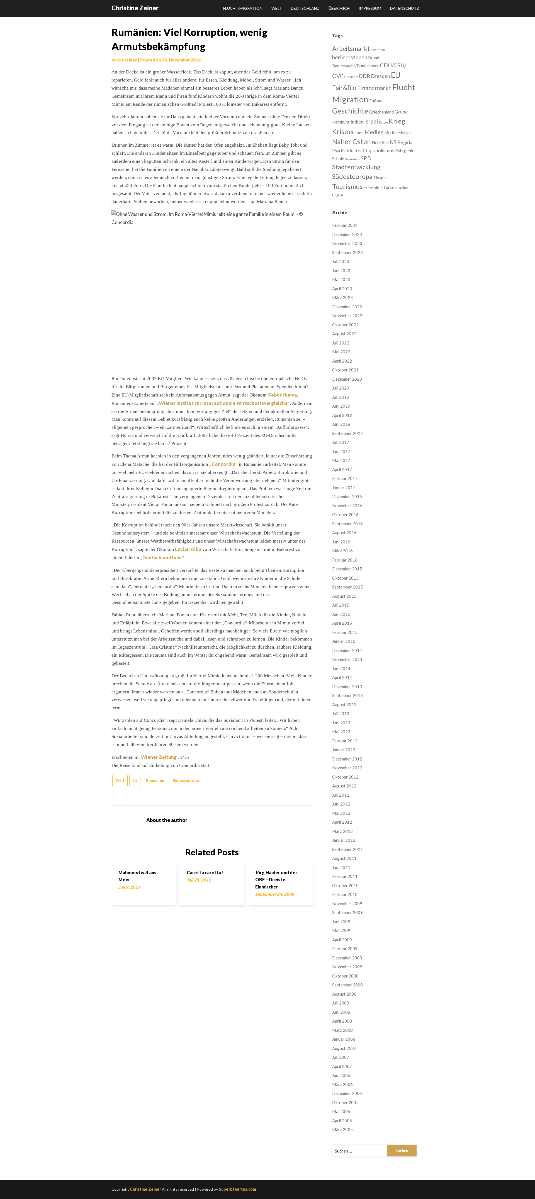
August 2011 (344, 858)
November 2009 (347, 903)
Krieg (397, 121)
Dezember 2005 (347, 1093)
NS (393, 142)
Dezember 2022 (347, 306)
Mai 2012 (341, 813)
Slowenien (352, 159)
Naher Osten (351, 141)
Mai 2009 (341, 930)
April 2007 (342, 1066)
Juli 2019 (340, 397)
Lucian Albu (188, 549)
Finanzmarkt (374, 88)
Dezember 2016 (347, 496)
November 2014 (347, 659)
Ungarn (337, 195)
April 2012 (342, 821)
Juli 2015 (340, 604)
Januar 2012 (343, 840)
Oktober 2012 (345, 776)
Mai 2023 (341, 279)
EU (134, 780)
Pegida (404, 142)
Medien (373, 132)
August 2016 (344, 532)
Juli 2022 (340, 342)
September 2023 (347, 252)
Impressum (370, 8)
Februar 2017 (345, 478)
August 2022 (344, 333)
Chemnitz (351, 76)
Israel (371, 121)
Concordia (223, 464)
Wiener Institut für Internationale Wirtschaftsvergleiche (223, 403)
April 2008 (342, 1020)
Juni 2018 (341, 424)
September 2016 (347, 523)
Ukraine (402, 187)
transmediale (372, 187)
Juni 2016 (341, 541)
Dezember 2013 (347, 686)
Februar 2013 (345, 740)
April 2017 (342, 469)
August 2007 (344, 1048)
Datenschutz (404, 8)
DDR (364, 76)
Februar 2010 (345, 894)
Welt (276, 8)
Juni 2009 (341, 921)
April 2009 (342, 939)
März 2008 (342, 1030)
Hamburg (341, 121)
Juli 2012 (340, 794)
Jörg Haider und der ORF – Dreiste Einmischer (276, 879)
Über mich (339, 8)
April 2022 (342, 360)
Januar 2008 (343, 1039)
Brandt (374, 57)
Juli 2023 (340, 261)
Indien (357, 122)
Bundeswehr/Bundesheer (355, 65)
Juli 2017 (340, 442)
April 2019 (342, 415)
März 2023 (342, 297)
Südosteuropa (186, 780)
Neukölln (380, 142)
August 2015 (344, 596)
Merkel (391, 132)
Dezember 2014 (347, 650)
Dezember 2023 (347, 234)
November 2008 (347, 966)
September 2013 (347, 695)
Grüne (401, 112)
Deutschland (305, 8)
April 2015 (342, 623)
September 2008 (347, 984)
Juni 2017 (341, 451)
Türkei (389, 187)
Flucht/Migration (242, 8)
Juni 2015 (341, 614)
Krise (340, 131)
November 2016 (347, 505)
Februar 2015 (345, 632)
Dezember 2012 (347, 758)
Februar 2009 (345, 948)
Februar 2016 (345, 559)
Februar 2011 (345, 876)
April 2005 (342, 1120)
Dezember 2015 (347, 568)
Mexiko (404, 133)
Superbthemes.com (237, 1189)
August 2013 (344, 704)
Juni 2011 (341, 867)
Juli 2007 (340, 1057)
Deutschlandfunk (162, 557)
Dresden (380, 76)
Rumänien (155, 780)
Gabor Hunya (282, 395)
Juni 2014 (341, 668)
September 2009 (347, 912)
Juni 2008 (341, 1012)
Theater (380, 177)
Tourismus (347, 186)
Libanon (356, 132)
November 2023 (347, 243)
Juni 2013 (341, 722)
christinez (127, 59)
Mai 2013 (341, 731)
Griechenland (381, 111)
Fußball (376, 100)
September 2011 (347, 849)
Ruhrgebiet (405, 150)
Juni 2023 (341, 270)
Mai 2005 (341, 1111)
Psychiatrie (342, 150)
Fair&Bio (344, 88)
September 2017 (347, 433)
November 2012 (347, 767)
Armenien (378, 49)
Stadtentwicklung (356, 167)
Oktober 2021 (345, 369)
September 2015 (347, 586)
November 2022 (347, 315)
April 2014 (342, 677)
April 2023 (342, 288)
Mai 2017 (341, 460)
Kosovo (383, 122)
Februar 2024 (345, 225)
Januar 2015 (343, 641)
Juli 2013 (340, 713)
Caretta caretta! (205, 872)
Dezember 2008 (347, 957)
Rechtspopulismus (374, 150)
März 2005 (342, 1129)
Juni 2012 (341, 803)
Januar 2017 (343, 487)
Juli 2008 (340, 1002)
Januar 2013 (343, 749)
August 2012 (344, 785)
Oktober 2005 (345, 1102)
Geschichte (350, 110)
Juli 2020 (340, 387)
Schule (338, 158)
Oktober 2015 (345, 577)
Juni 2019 (341, 405)
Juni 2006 (341, 1075)
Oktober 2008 (345, 975)
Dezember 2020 (347, 378)
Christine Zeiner (135, 8)
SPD (366, 158)
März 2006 (342, 1084)
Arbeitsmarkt (351, 48)
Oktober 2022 (345, 324)
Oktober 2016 (345, 514)
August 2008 (344, 993)
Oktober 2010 (345, 885)
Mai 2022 (341, 351)
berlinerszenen (349, 57)
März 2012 (342, 831)
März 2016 (342, 550)
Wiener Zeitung (159, 757)
